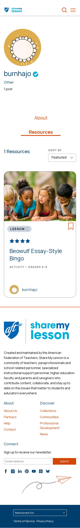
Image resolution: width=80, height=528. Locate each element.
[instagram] (13, 471)
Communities (49, 417)
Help (7, 423)
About (40, 118)
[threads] (41, 471)
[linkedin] (20, 471)
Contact (10, 429)
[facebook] (6, 471)
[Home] (13, 10)
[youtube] (34, 471)
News (44, 434)
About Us (10, 411)
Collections (48, 411)
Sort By (55, 150)
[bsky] (48, 471)
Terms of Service (24, 521)
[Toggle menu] (73, 10)
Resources (41, 132)
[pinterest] (27, 471)
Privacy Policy (45, 521)
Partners (10, 417)
